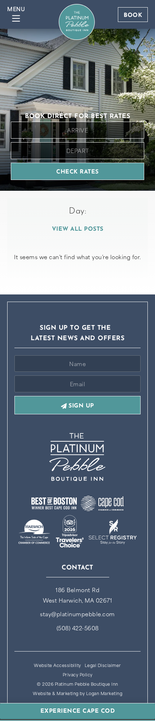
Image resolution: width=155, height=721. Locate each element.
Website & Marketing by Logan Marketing (77, 693)
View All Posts (77, 229)
